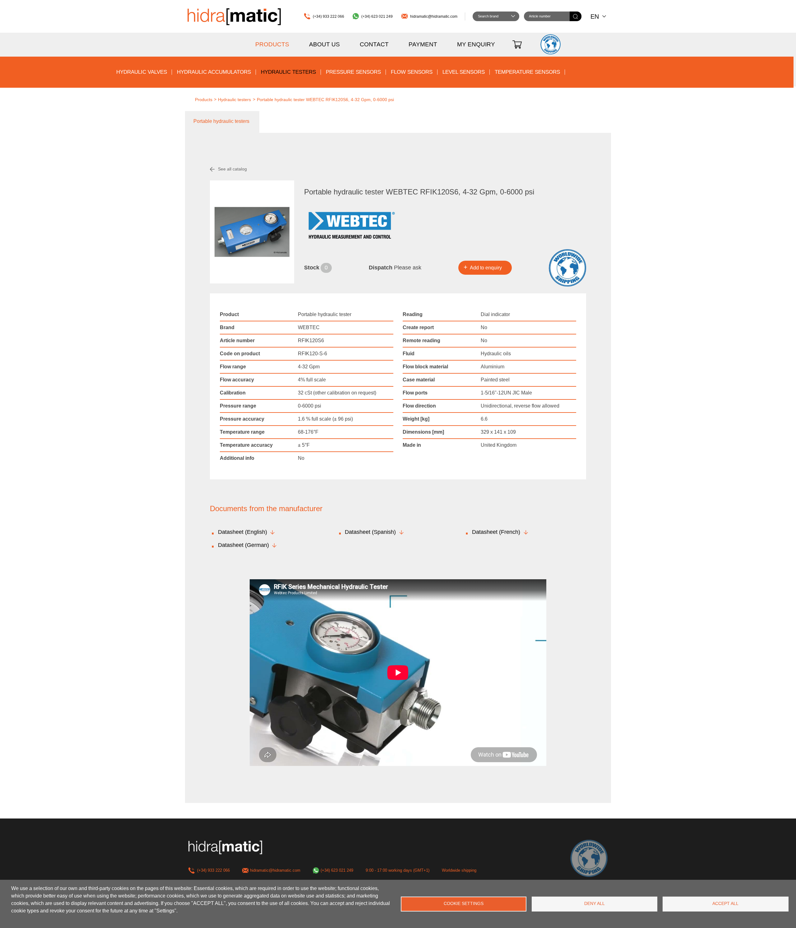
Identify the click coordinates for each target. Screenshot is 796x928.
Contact (374, 44)
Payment (423, 44)
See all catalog (232, 168)
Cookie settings (464, 903)
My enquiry (476, 44)
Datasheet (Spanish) (370, 532)
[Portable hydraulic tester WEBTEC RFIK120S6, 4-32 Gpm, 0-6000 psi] (252, 231)
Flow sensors (412, 72)
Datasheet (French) (496, 532)
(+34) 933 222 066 (328, 16)
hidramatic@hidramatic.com (433, 16)
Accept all (725, 903)
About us (324, 44)
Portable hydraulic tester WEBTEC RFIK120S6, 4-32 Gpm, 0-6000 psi (325, 99)
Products (272, 44)
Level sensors (463, 72)
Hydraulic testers (288, 72)
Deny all (594, 903)
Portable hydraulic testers (221, 121)
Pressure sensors (353, 72)
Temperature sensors (527, 72)
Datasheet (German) (243, 545)
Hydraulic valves (141, 72)
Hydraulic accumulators (214, 72)
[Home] (234, 16)
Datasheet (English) (242, 532)
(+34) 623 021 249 (377, 16)
